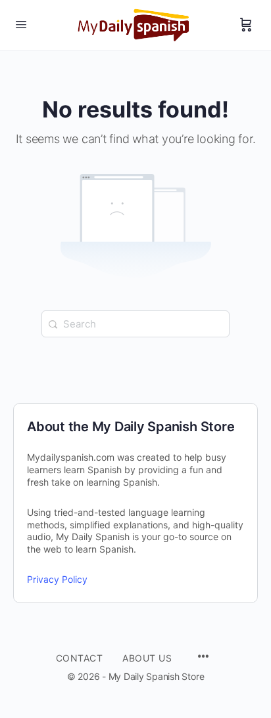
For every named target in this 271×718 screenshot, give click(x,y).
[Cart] (246, 25)
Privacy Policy (57, 579)
